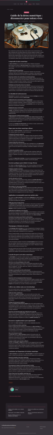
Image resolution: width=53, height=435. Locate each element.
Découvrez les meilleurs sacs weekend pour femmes (36, 410)
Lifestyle (29, 3)
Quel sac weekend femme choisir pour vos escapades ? (35, 413)
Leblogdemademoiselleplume (9, 425)
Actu (18, 3)
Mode (34, 3)
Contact (41, 428)
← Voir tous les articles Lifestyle (15, 396)
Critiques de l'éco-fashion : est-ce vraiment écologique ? (16, 410)
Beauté (21, 3)
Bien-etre (25, 3)
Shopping (37, 3)
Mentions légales (43, 426)
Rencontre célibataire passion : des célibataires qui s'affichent (14, 415)
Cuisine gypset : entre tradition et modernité (16, 412)
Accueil (15, 3)
